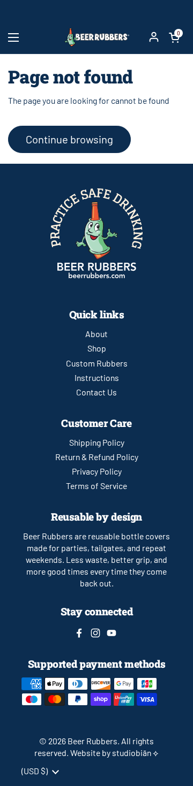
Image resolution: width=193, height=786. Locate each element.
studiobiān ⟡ (135, 752)
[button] (174, 37)
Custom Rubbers (97, 363)
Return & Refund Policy (96, 457)
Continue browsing (69, 139)
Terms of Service (96, 485)
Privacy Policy (97, 471)
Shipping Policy (96, 442)
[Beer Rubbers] (96, 37)
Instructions (97, 377)
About (96, 334)
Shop (96, 348)
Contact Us (96, 392)
